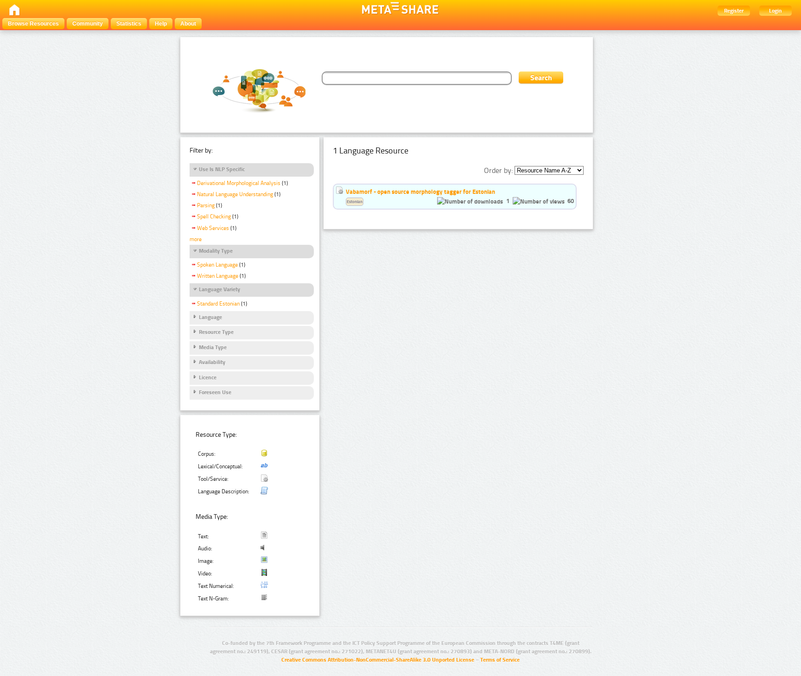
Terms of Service (500, 660)
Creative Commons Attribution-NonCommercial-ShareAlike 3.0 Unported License (377, 660)
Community (87, 23)
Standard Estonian (218, 303)
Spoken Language (217, 264)
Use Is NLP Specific (222, 169)
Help (161, 23)
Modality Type (216, 251)
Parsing (206, 205)
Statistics (128, 23)
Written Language (217, 276)
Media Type (213, 347)
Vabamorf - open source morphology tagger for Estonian (420, 191)
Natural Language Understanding (235, 194)
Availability (212, 362)
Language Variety (219, 289)
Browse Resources (33, 23)
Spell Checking (214, 216)
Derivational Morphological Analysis (238, 183)
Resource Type (216, 332)
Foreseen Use (215, 392)
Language (210, 317)
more (196, 239)
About (188, 23)
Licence (207, 377)
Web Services (213, 228)
